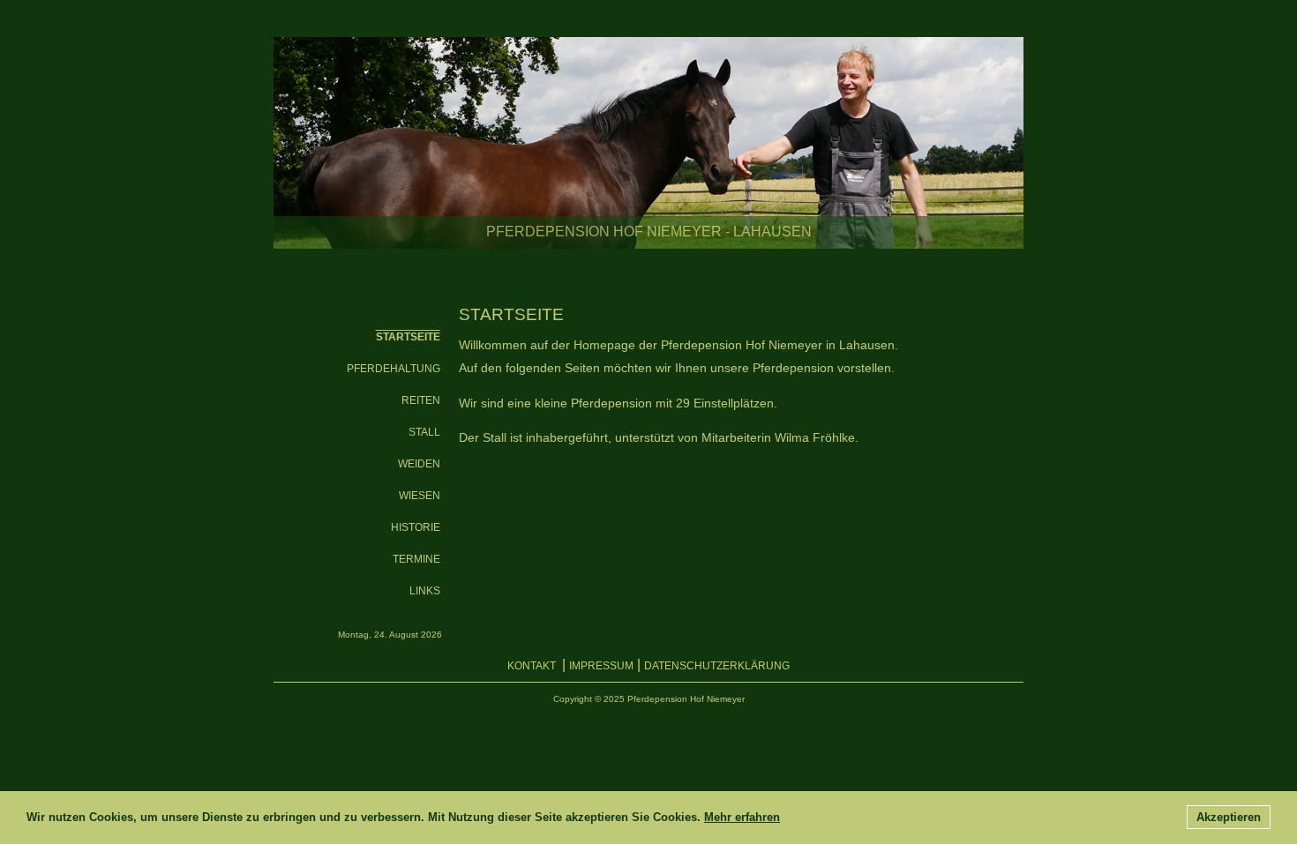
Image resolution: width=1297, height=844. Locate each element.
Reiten (420, 400)
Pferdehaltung (393, 368)
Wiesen (419, 495)
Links (424, 591)
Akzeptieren (1228, 817)
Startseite (408, 337)
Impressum (601, 666)
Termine (416, 559)
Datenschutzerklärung (717, 666)
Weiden (419, 464)
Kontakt (533, 666)
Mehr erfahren (742, 817)
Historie (415, 527)
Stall (424, 432)
